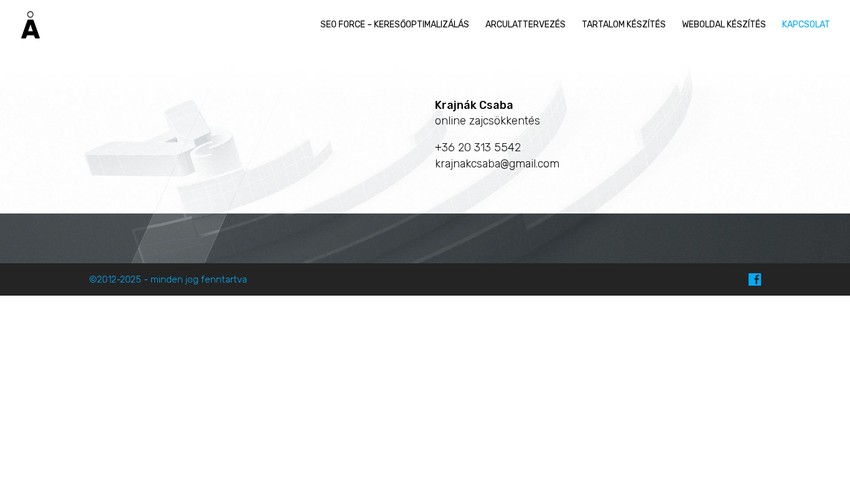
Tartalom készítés (624, 24)
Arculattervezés (525, 24)
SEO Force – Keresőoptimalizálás (394, 24)
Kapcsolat (806, 24)
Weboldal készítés (724, 24)
